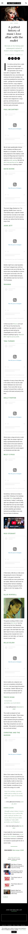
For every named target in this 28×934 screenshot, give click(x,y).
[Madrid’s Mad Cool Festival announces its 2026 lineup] (7, 892)
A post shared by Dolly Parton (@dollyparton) (15, 431)
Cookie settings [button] (22, 929)
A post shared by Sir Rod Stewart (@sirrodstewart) (16, 567)
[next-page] (7, 897)
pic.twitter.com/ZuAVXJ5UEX (12, 703)
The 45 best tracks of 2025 (16, 878)
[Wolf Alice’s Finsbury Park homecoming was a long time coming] (7, 866)
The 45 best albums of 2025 (16, 884)
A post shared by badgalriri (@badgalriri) (15, 318)
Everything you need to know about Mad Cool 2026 (17, 872)
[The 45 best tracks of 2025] (7, 879)
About (14, 925)
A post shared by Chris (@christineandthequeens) (15, 769)
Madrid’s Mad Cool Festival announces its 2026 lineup (17, 891)
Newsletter (10, 925)
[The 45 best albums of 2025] (7, 885)
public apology (13, 160)
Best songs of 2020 (18, 850)
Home (11, 23)
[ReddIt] (18, 58)
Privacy (18, 925)
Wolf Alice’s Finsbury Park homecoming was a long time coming (17, 866)
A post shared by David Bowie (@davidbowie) (15, 202)
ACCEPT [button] (14, 931)
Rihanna (15, 324)
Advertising (23, 925)
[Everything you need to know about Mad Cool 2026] (7, 872)
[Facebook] (9, 58)
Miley (11, 498)
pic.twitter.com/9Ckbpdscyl (11, 822)
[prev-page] (4, 897)
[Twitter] (12, 58)
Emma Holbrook (10, 54)
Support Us (4, 925)
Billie (7, 686)
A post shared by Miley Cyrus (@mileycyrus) (14, 488)
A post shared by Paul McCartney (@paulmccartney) (16, 143)
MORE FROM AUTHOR (14, 859)
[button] (2, 2)
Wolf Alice (13, 623)
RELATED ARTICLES (14, 857)
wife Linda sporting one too (11, 162)
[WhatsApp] (15, 58)
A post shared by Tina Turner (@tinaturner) (15, 375)
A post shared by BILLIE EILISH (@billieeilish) (15, 676)
